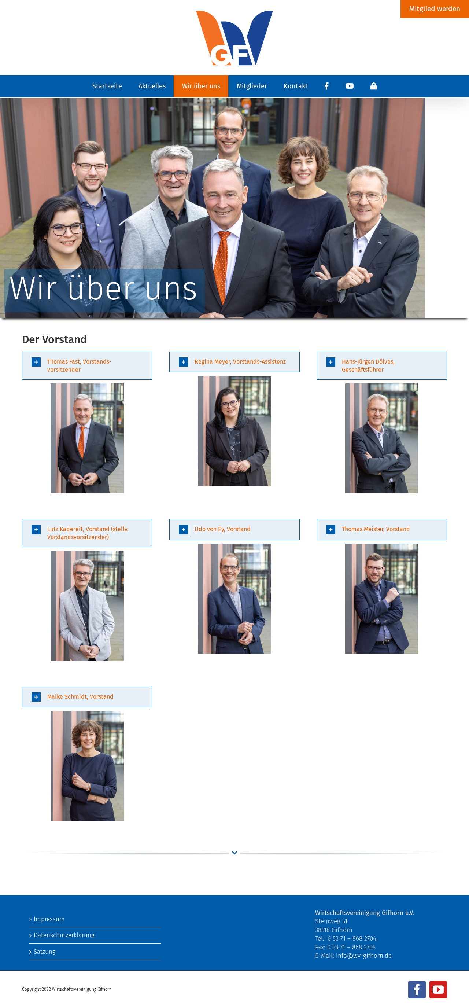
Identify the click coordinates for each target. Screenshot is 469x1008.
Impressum (49, 919)
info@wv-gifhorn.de (364, 956)
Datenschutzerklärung (64, 935)
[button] (87, 365)
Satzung (45, 952)
